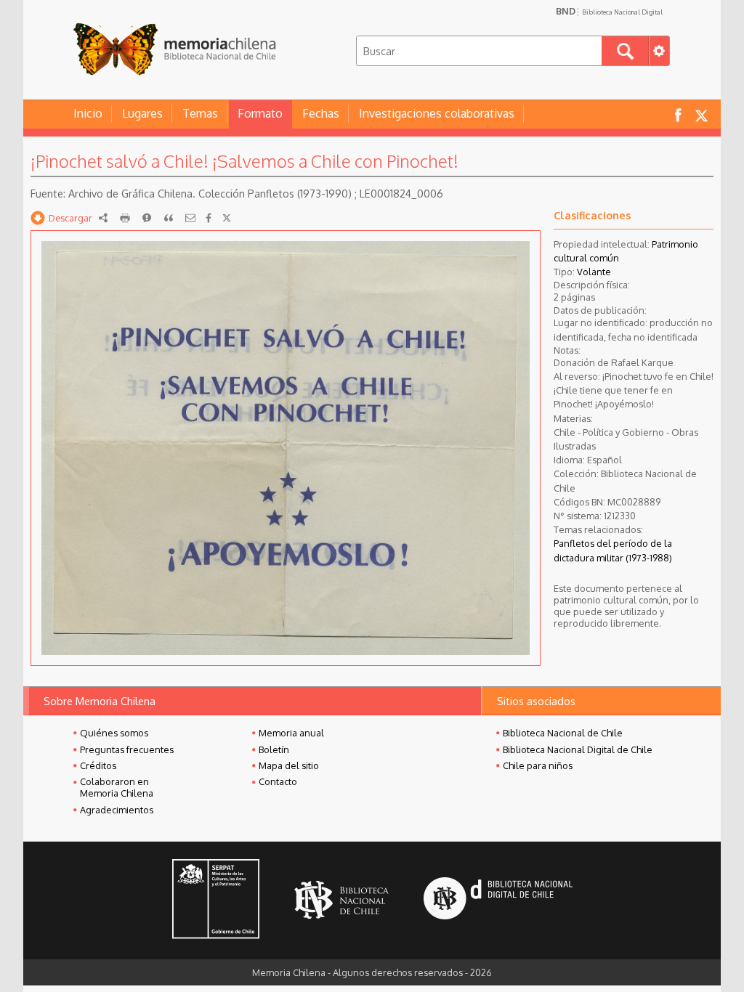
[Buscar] (625, 50)
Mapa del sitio (289, 765)
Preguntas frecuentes (127, 749)
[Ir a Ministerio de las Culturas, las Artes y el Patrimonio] (216, 900)
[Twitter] (226, 218)
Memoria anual (291, 733)
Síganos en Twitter (701, 114)
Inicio (87, 113)
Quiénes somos (114, 733)
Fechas (320, 113)
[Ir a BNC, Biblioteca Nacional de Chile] (341, 900)
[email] (190, 218)
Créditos (98, 765)
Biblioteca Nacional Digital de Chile (577, 749)
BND (609, 11)
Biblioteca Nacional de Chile (563, 733)
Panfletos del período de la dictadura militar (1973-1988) (613, 550)
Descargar (70, 218)
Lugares (142, 113)
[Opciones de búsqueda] (659, 50)
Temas (200, 113)
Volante (594, 271)
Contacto (278, 781)
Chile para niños (538, 765)
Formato (260, 113)
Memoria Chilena (174, 49)
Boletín (274, 749)
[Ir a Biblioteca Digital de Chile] (498, 900)
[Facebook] (208, 218)
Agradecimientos (116, 810)
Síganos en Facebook (678, 114)
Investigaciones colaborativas (436, 113)
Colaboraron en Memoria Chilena (116, 787)
